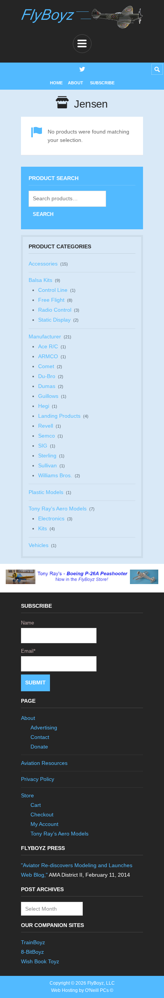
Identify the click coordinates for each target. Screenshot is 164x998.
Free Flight (51, 300)
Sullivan (47, 465)
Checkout (42, 814)
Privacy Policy (37, 779)
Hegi (43, 406)
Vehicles (38, 545)
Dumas (46, 386)
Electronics (51, 518)
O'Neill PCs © (99, 990)
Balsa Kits (40, 280)
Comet (46, 366)
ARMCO (48, 356)
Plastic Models (46, 492)
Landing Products (59, 416)
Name (27, 623)
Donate (39, 747)
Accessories (43, 264)
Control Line (53, 290)
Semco (46, 436)
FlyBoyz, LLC (101, 983)
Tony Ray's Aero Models (58, 508)
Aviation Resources (44, 763)
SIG (42, 446)
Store (27, 795)
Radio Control (54, 310)
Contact (40, 737)
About (75, 82)
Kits (42, 528)
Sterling (47, 455)
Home (56, 82)
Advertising (44, 727)
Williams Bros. (55, 475)
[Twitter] (82, 69)
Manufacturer (45, 336)
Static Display (54, 320)
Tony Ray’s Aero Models (59, 834)
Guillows (48, 396)
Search (43, 214)
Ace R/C (48, 346)
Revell (45, 426)
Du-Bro (46, 376)
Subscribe (102, 82)
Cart (36, 805)
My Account (44, 824)
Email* (28, 651)
